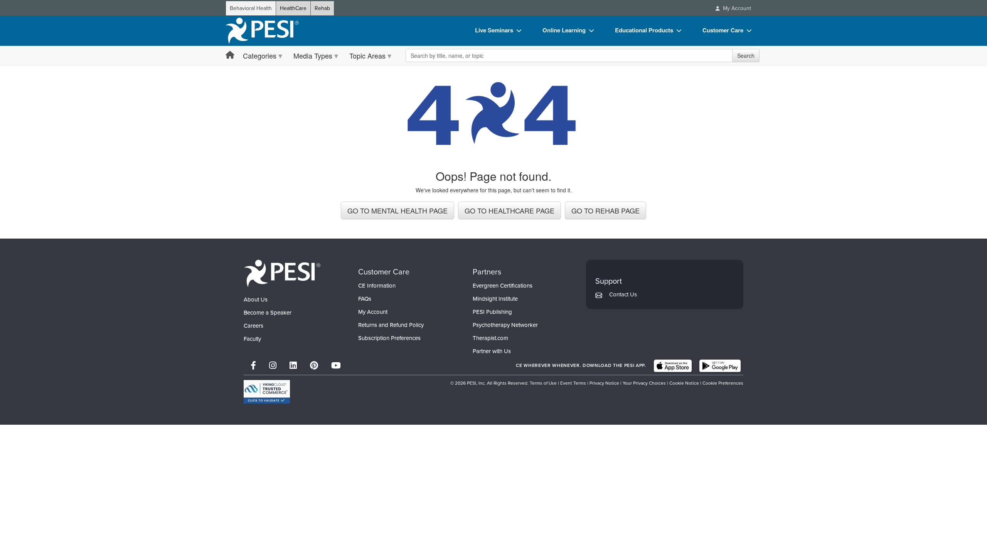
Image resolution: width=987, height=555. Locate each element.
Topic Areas (367, 55)
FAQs (364, 298)
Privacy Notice (604, 383)
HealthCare (293, 8)
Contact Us (623, 294)
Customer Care (722, 30)
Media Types (312, 55)
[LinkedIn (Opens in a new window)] (293, 365)
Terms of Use (543, 383)
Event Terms (573, 383)
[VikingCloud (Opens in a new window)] (267, 392)
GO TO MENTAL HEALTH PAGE (397, 210)
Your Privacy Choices (644, 383)
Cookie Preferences (722, 383)
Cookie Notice (684, 383)
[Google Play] (720, 366)
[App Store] (673, 366)
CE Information (377, 285)
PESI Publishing (492, 312)
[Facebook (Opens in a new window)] (253, 365)
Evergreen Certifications (502, 285)
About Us (256, 299)
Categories (259, 55)
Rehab (322, 8)
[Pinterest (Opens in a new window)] (314, 365)
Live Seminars (494, 30)
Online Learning (564, 30)
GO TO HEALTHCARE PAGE (509, 210)
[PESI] (282, 273)
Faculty (252, 339)
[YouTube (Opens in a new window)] (336, 365)
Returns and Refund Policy (391, 325)
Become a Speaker (267, 312)
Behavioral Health (251, 8)
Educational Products (644, 30)
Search (746, 55)
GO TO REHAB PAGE (605, 210)
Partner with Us (492, 351)
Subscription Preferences (389, 338)
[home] (262, 31)
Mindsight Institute (495, 298)
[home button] (230, 55)
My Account (372, 312)
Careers (253, 325)
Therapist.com (490, 338)
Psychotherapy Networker (505, 325)
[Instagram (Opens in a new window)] (272, 365)
